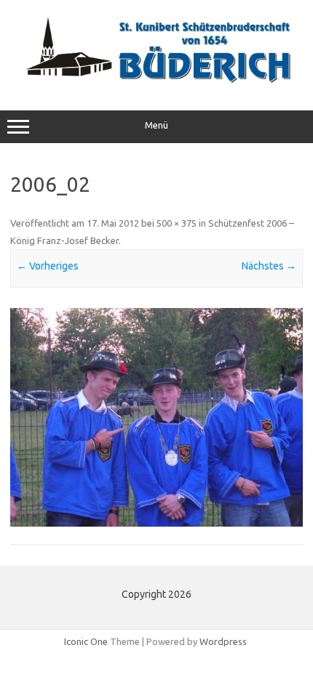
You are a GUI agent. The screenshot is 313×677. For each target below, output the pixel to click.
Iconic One (86, 641)
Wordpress (223, 641)
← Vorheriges (48, 266)
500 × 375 (176, 223)
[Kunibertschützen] (156, 80)
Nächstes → (269, 266)
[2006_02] (156, 417)
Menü (156, 125)
